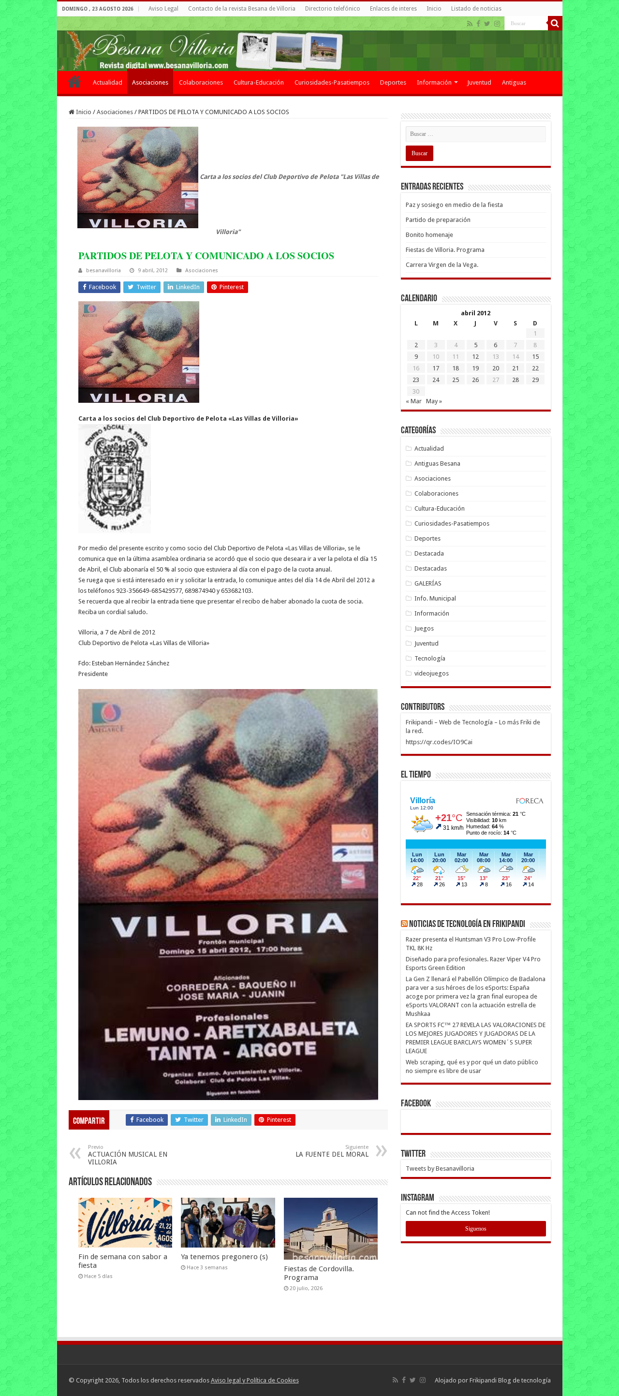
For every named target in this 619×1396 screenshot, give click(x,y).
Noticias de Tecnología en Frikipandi (467, 924)
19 (475, 368)
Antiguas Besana (437, 463)
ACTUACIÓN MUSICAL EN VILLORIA (127, 1155)
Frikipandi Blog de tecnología (510, 1380)
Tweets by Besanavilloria (440, 1168)
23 (416, 379)
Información (434, 82)
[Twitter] (487, 23)
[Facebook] (478, 23)
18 (455, 368)
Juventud (479, 82)
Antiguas (514, 82)
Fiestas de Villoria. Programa (445, 249)
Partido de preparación (438, 219)
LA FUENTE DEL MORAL (331, 1151)
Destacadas (430, 568)
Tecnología (429, 658)
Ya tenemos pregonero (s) (224, 1256)
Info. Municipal (435, 598)
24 (435, 379)
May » (434, 401)
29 (535, 379)
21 (515, 368)
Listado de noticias (476, 8)
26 (475, 379)
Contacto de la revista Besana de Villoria (241, 8)
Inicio (434, 8)
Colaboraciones (201, 82)
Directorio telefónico (332, 8)
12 (475, 356)
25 (455, 379)
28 (515, 379)
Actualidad (107, 82)
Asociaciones (150, 82)
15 (535, 356)
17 (435, 368)
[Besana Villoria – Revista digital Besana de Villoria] (309, 43)
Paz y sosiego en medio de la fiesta (454, 204)
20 (495, 368)
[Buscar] (555, 23)
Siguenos (475, 1228)
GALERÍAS (428, 583)
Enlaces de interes (393, 8)
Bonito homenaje (429, 234)
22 (535, 368)
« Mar (414, 401)
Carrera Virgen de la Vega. (442, 264)
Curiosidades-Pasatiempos (332, 82)
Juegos (424, 628)
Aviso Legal (163, 8)
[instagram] (497, 23)
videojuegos (431, 673)
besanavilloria (103, 270)
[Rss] (469, 23)
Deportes (393, 82)
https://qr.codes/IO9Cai (439, 742)
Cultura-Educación (259, 82)
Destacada (429, 553)
